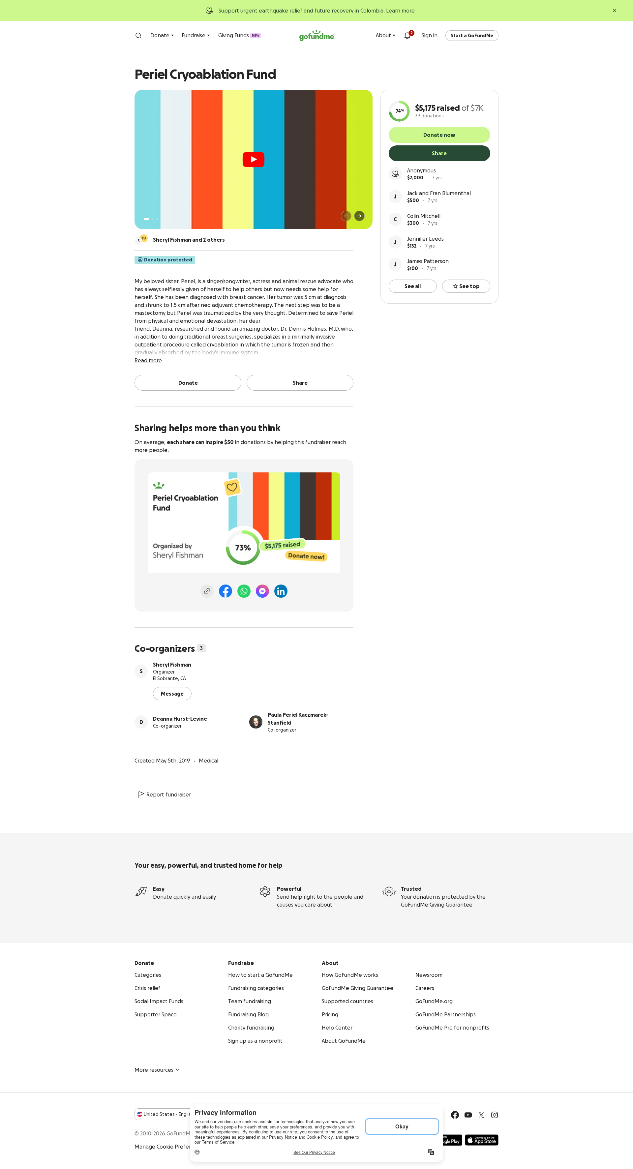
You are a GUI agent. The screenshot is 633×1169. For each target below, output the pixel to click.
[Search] (138, 35)
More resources (154, 1070)
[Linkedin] (280, 591)
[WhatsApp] (244, 591)
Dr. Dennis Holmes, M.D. (310, 329)
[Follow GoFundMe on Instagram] (494, 1115)
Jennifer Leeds (425, 239)
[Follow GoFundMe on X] (481, 1115)
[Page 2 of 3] (153, 219)
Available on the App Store (481, 1140)
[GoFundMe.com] (316, 36)
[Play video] (253, 159)
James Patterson (428, 261)
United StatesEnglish (169, 1114)
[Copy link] (207, 591)
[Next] (359, 216)
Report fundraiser (168, 794)
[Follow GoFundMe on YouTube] (468, 1115)
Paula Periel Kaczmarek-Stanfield (298, 719)
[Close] (614, 10)
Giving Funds (238, 35)
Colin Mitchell (423, 216)
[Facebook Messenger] (262, 591)
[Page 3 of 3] (157, 219)
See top (469, 286)
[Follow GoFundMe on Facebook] (455, 1115)
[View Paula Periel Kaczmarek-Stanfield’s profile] (255, 722)
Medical (208, 761)
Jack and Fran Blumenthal (439, 193)
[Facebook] (225, 591)
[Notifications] (407, 35)
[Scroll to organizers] (144, 238)
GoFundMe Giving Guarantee (436, 905)
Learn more (400, 11)
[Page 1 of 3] (146, 219)
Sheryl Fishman (172, 665)
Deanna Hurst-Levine (180, 719)
